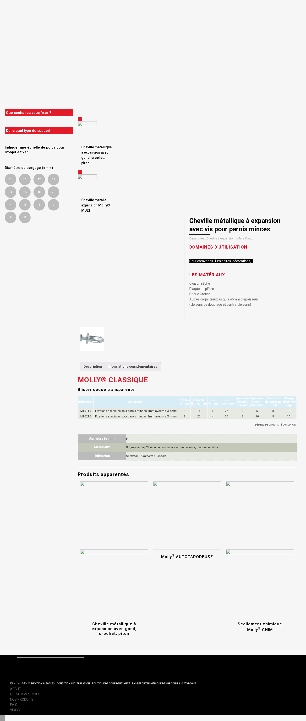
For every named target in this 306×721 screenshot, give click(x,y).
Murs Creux (245, 238)
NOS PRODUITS (21, 699)
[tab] (93, 366)
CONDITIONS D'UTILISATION (73, 683)
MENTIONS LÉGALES (43, 683)
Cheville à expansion (221, 238)
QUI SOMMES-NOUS (25, 694)
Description (92, 366)
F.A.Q (13, 705)
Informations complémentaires (132, 366)
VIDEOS (16, 710)
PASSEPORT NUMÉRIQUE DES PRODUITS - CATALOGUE (164, 683)
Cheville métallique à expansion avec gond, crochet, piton (114, 628)
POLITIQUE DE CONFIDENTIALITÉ (111, 683)
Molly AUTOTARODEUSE (187, 556)
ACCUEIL (16, 689)
